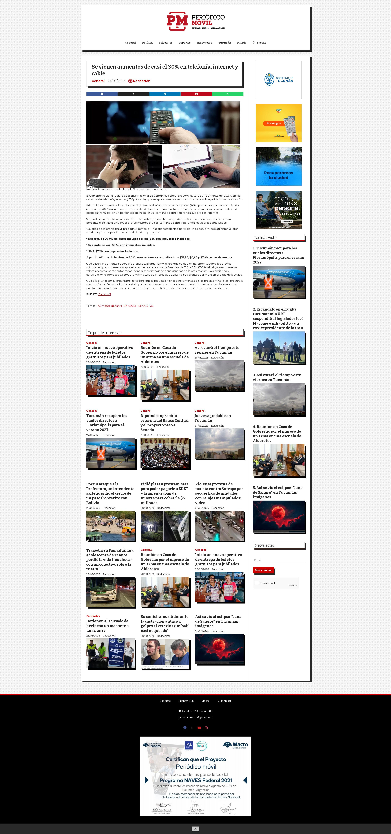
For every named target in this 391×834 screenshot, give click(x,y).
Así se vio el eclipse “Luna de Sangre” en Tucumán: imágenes (218, 621)
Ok (195, 828)
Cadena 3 (104, 294)
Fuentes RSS (186, 700)
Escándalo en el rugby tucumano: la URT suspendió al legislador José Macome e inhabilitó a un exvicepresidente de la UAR (278, 318)
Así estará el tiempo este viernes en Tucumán (217, 350)
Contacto (165, 700)
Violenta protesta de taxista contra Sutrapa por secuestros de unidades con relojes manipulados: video (219, 493)
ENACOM (130, 305)
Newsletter (264, 545)
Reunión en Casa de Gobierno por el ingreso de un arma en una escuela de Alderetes (165, 354)
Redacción (141, 81)
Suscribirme (263, 570)
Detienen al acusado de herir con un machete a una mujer (107, 626)
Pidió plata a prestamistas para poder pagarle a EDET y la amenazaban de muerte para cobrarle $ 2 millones (164, 493)
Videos (205, 700)
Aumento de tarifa (110, 305)
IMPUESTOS (145, 305)
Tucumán (225, 42)
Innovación (204, 42)
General (130, 42)
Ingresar (226, 700)
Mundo (242, 42)
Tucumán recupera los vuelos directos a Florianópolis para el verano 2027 (106, 422)
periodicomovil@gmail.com (195, 717)
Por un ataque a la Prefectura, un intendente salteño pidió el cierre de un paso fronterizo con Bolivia (110, 493)
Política (147, 42)
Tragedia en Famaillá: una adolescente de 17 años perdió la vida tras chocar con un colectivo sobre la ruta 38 (109, 559)
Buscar (261, 42)
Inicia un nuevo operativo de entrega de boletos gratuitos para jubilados (109, 352)
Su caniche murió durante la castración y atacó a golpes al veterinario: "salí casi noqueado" (165, 623)
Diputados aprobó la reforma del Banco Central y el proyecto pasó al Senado (165, 422)
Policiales (165, 42)
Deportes (185, 42)
